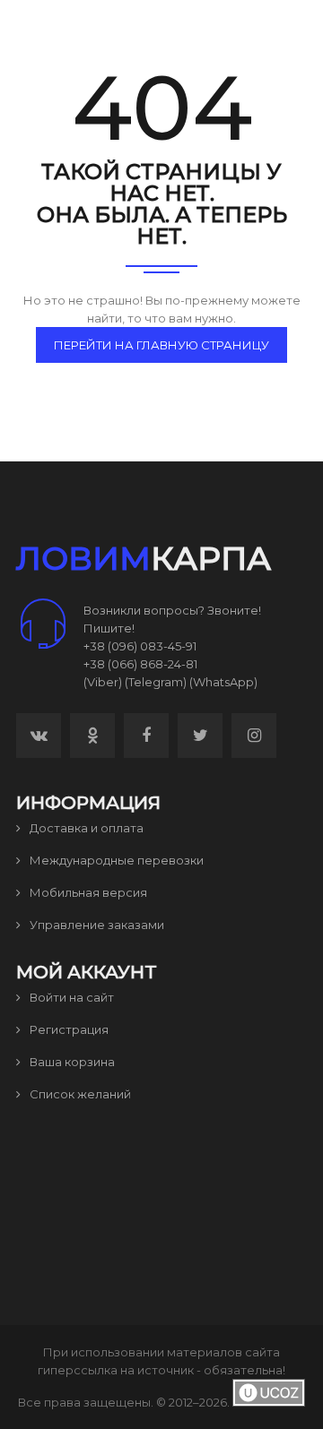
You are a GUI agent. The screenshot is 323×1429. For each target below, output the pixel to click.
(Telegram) (156, 682)
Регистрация (68, 1029)
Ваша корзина (71, 1062)
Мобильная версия (87, 892)
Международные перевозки (115, 860)
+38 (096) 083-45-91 (139, 646)
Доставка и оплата (85, 828)
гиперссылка (78, 1370)
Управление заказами (95, 924)
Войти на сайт (70, 997)
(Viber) (102, 682)
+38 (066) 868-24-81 (140, 664)
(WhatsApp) (223, 682)
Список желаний (79, 1094)
